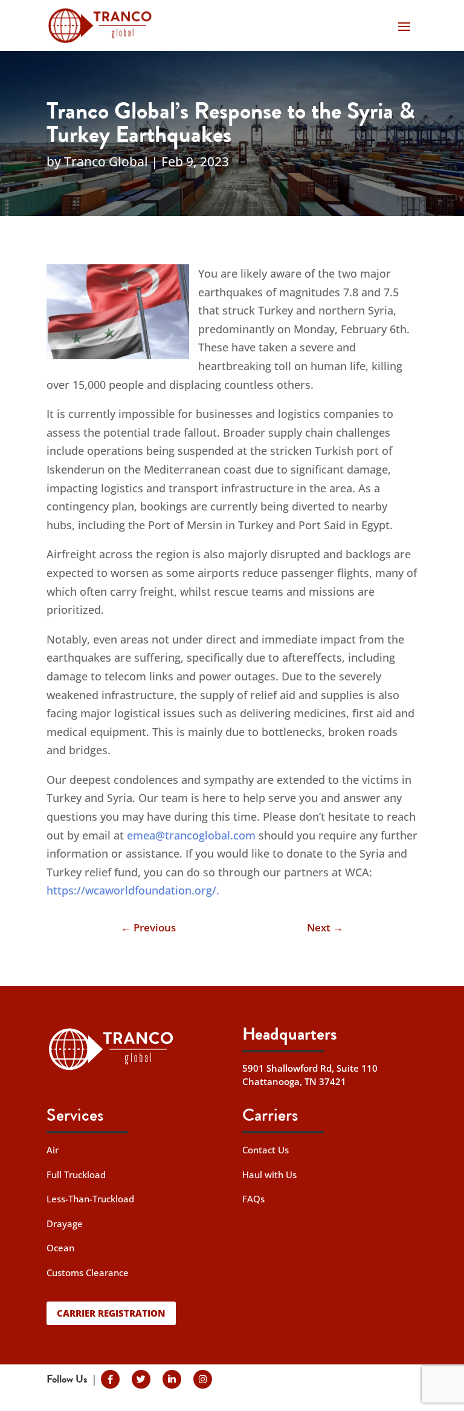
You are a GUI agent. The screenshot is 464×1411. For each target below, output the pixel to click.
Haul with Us (269, 1174)
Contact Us (265, 1150)
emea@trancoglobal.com (191, 835)
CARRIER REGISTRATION (111, 1313)
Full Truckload (76, 1174)
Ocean (60, 1248)
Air (53, 1150)
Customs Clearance (88, 1272)
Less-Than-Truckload (90, 1199)
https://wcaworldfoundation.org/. (133, 890)
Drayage (65, 1223)
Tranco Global (106, 161)
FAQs (253, 1199)
